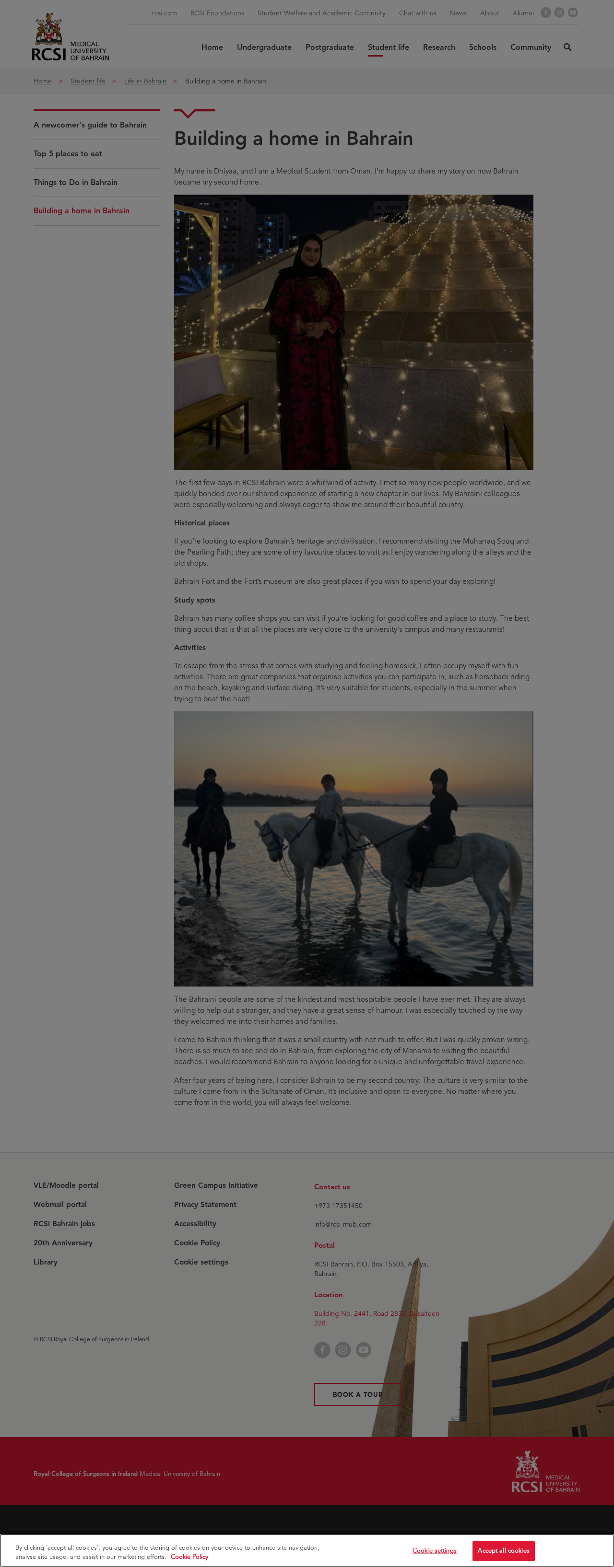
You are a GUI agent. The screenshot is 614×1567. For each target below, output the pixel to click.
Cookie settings (435, 1551)
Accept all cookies (503, 1551)
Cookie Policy (189, 1557)
